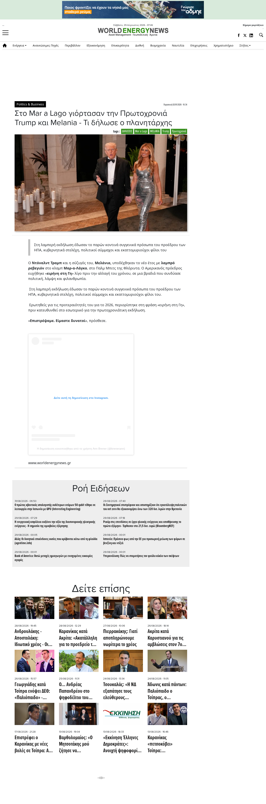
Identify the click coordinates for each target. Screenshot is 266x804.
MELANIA (154, 131)
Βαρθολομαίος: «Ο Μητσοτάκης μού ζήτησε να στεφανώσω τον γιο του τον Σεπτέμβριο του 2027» (77, 744)
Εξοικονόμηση (96, 45)
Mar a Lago (141, 131)
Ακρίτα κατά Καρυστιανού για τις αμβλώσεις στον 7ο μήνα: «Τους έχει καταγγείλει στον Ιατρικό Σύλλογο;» (165, 638)
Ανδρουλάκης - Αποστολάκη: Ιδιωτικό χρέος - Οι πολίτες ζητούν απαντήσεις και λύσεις (31, 638)
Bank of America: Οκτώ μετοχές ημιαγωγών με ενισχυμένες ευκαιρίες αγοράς (54, 558)
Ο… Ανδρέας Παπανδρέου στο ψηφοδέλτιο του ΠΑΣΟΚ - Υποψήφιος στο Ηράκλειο (77, 691)
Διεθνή (139, 45)
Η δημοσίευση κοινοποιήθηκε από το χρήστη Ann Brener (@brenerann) (81, 448)
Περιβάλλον (72, 45)
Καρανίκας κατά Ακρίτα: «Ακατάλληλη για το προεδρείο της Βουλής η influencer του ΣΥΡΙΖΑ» (78, 638)
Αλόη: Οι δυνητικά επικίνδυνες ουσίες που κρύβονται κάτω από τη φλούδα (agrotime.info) (56, 541)
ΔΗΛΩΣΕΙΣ (127, 131)
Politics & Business (30, 104)
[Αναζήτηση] (259, 35)
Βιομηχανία (158, 45)
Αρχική (6, 45)
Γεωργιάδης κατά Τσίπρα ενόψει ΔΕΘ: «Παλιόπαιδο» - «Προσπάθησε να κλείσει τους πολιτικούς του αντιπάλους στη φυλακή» (32, 691)
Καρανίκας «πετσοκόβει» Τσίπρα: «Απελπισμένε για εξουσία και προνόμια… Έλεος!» (166, 744)
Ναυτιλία (178, 45)
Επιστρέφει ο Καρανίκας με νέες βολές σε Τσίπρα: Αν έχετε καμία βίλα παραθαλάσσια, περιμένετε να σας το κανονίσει (33, 744)
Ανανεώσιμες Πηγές (46, 45)
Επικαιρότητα (120, 45)
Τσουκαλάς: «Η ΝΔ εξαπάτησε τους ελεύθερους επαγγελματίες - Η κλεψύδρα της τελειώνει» (119, 691)
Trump (165, 131)
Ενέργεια (18, 45)
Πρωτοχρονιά (179, 131)
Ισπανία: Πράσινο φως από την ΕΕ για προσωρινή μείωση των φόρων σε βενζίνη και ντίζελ (144, 541)
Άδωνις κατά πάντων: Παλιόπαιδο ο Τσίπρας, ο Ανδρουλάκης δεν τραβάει (167, 691)
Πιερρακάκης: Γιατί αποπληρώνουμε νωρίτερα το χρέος (120, 638)
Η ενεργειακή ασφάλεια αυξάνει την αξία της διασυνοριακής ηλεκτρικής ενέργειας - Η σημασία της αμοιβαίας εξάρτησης (55, 524)
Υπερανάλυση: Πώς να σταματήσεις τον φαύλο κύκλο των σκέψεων (141, 556)
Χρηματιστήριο (223, 45)
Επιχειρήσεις (198, 45)
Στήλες (244, 45)
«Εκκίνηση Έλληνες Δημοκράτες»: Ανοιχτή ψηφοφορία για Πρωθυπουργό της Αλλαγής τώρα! (121, 744)
